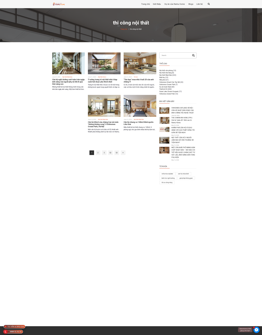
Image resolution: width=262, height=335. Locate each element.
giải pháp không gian (186, 178)
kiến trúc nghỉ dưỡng (168, 178)
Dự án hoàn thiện (165, 87)
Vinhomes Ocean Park (167, 84)
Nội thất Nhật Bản (67, 77)
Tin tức (136, 77)
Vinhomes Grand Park (167, 94)
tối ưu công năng (167, 182)
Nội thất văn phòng (166, 70)
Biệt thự (162, 77)
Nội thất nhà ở (102, 77)
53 (117, 153)
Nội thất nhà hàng (165, 73)
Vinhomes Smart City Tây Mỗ (169, 82)
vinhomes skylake (167, 174)
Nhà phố (162, 80)
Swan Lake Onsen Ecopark (168, 91)
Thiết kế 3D (163, 89)
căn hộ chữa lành (183, 174)
